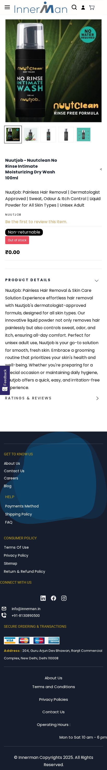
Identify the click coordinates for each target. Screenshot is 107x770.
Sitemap (10, 563)
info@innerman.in (26, 609)
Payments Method (22, 506)
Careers (11, 478)
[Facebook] (53, 598)
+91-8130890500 (26, 615)
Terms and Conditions (53, 686)
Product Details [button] (28, 279)
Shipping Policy (18, 514)
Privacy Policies (53, 699)
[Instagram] (64, 598)
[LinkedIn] (43, 598)
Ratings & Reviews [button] (28, 398)
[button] (92, 7)
